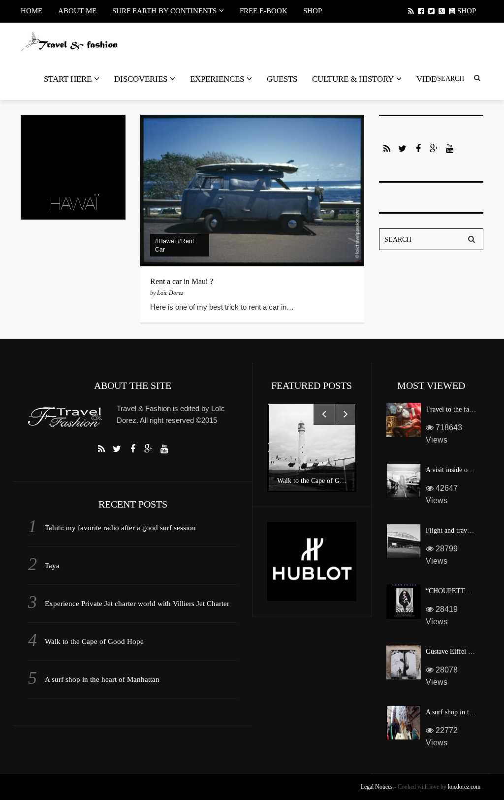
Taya (52, 566)
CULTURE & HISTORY (353, 79)
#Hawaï (165, 241)
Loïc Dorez (170, 292)
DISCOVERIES (140, 79)
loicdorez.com (464, 786)
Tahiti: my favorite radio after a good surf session (120, 528)
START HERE (68, 79)
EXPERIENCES (217, 79)
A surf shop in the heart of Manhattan (102, 679)
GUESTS (282, 79)
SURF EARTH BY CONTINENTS (164, 11)
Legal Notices (377, 786)
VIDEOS (431, 79)
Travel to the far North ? (460, 409)
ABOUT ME (77, 11)
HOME (31, 11)
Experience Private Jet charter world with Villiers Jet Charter (137, 604)
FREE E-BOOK (263, 11)
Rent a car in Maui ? (181, 281)
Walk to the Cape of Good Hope (94, 641)
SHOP (312, 11)
